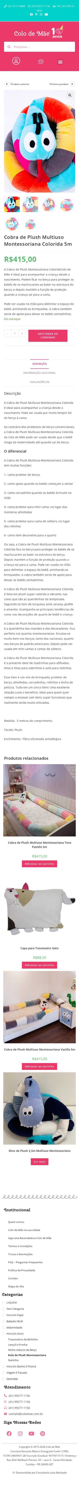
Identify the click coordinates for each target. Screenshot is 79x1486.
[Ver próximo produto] (72, 84)
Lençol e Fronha (17, 1344)
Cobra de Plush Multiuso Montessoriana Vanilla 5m (39, 1049)
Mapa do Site (16, 1286)
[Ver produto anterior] (7, 84)
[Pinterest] (42, 1433)
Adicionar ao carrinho (48, 335)
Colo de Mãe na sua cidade (24, 1230)
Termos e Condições (20, 1246)
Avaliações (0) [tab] (39, 382)
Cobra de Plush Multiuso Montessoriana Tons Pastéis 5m (39, 845)
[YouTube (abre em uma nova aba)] (46, 14)
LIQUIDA (11, 1302)
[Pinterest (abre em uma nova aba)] (36, 14)
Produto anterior (20, 84)
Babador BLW (14, 1321)
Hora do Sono (14, 1333)
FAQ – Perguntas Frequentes (25, 1262)
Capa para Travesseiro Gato (39, 948)
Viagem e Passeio (16, 1372)
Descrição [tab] (39, 364)
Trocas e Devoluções (20, 1254)
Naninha (13, 1360)
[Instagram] (20, 1433)
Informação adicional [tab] (39, 373)
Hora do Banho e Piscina (21, 1366)
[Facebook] (9, 1433)
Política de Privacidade (21, 1270)
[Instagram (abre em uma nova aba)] (41, 14)
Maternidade (14, 1327)
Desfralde (12, 1379)
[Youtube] (31, 1433)
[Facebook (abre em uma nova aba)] (32, 14)
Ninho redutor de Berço (22, 1350)
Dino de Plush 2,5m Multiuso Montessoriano (39, 1151)
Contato (13, 1278)
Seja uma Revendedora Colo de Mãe (29, 1238)
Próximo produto (59, 84)
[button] (60, 61)
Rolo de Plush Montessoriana (27, 1355)
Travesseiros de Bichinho (23, 1339)
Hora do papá (14, 1315)
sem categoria (15, 1309)
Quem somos (16, 1222)
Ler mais (39, 1161)
